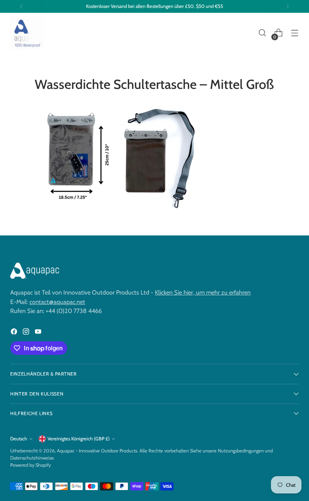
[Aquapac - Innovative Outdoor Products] (27, 33)
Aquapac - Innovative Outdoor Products (97, 451)
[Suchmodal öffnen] (262, 33)
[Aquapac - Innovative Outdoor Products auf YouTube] (38, 333)
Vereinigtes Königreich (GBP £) (78, 438)
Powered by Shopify (30, 465)
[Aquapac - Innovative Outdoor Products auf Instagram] (26, 333)
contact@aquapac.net (57, 301)
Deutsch (18, 438)
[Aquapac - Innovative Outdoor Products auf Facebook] (14, 333)
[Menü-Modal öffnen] (295, 33)
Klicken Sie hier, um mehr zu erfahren (203, 292)
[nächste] (287, 6)
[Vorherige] (21, 6)
